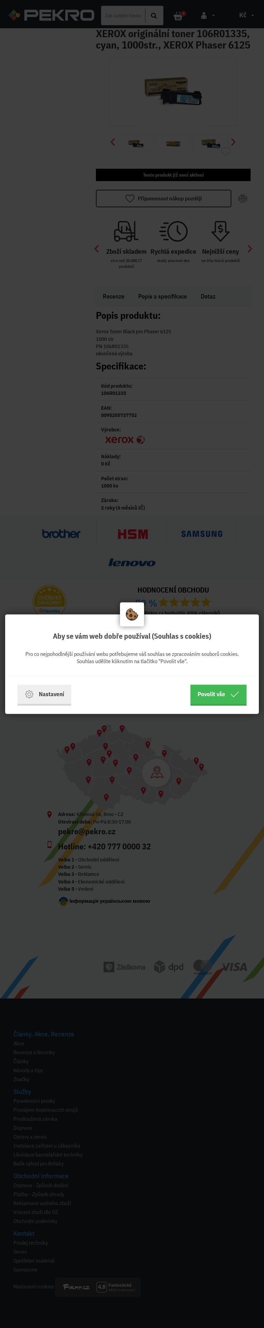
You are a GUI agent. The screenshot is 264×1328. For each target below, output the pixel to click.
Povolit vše (211, 694)
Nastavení (51, 694)
